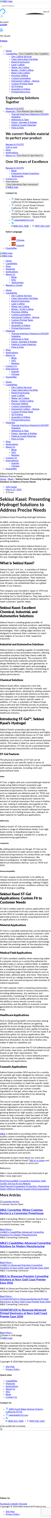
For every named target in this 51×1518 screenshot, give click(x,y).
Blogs (10, 479)
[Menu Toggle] (1, 46)
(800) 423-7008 (21, 226)
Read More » (6, 1229)
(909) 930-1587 (42, 226)
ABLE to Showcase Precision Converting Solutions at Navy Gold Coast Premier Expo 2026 (24, 1279)
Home (3, 479)
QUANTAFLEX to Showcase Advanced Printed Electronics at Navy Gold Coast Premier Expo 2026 (23, 1313)
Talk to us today (37, 1160)
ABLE (2, 1134)
